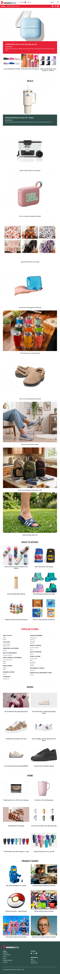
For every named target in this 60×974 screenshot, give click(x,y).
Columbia (5, 962)
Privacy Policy (34, 963)
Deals (29, 2)
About (32, 959)
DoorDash (5, 953)
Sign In (52, 2)
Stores (4, 951)
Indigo (4, 958)
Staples (5, 956)
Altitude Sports (6, 954)
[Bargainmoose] (8, 2)
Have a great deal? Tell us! (13, 6)
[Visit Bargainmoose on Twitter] (52, 6)
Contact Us (33, 961)
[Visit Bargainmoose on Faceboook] (55, 6)
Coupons (21, 2)
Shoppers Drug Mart (7, 960)
